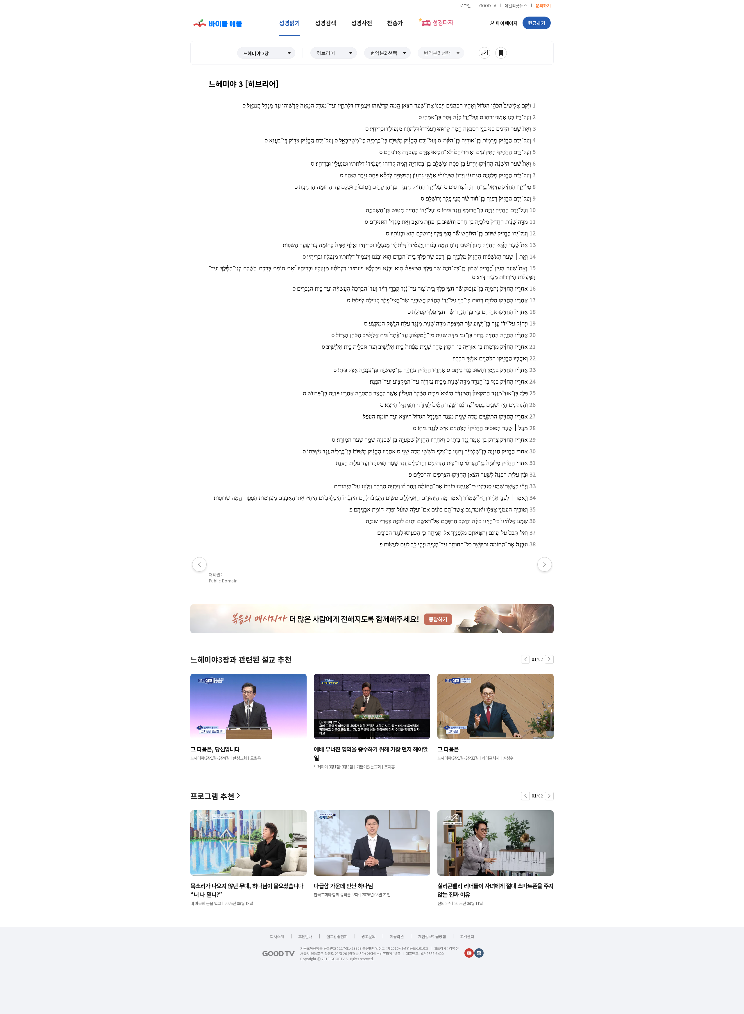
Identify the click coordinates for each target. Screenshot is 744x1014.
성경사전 (361, 23)
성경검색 (325, 23)
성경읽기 (289, 23)
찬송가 (395, 23)
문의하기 (543, 5)
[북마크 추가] (501, 53)
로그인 (465, 5)
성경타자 (442, 23)
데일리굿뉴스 (516, 5)
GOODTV (487, 5)
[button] (266, 53)
